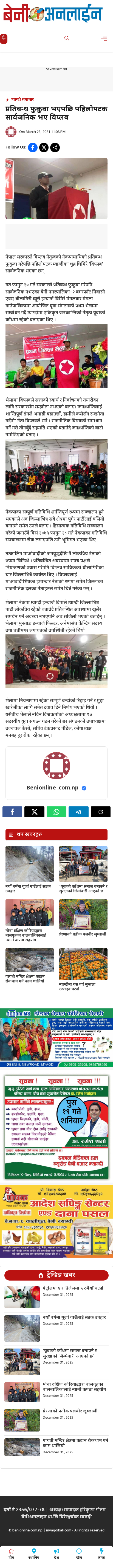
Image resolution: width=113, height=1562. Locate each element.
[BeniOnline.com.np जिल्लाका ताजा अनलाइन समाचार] (53, 13)
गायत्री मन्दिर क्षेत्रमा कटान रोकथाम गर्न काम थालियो (25, 979)
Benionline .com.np (52, 788)
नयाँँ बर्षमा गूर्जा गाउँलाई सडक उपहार (28, 889)
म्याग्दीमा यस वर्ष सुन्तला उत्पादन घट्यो (77, 987)
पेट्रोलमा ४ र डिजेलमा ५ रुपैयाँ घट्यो (73, 1288)
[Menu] (105, 39)
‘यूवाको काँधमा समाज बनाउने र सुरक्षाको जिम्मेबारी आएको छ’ (83, 889)
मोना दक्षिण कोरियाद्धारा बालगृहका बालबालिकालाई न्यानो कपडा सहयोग (25, 935)
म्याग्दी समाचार (22, 99)
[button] (66, 39)
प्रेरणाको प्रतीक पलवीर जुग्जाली (82, 934)
